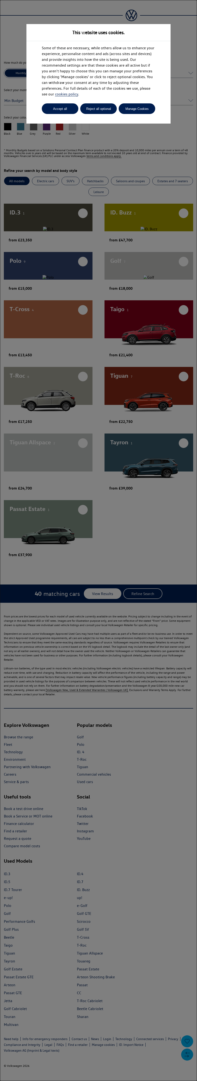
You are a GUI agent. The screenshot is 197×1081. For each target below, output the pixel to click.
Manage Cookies (137, 109)
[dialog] (98, 540)
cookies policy (66, 94)
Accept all (60, 109)
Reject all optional (98, 109)
